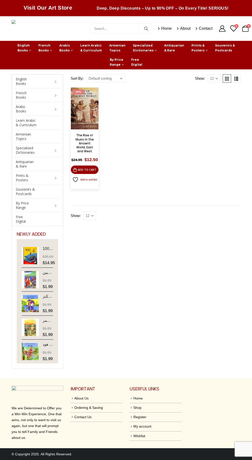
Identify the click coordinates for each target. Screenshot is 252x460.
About (185, 28)
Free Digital (136, 62)
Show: (200, 78)
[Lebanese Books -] (48, 28)
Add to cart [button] (87, 169)
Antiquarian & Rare (174, 48)
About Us (81, 398)
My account (142, 426)
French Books (44, 48)
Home (166, 28)
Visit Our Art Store (48, 8)
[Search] (146, 28)
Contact (205, 28)
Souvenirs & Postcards (225, 48)
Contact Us (83, 417)
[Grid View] (227, 78)
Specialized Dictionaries (143, 48)
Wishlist (139, 436)
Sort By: (77, 78)
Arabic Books (64, 48)
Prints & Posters (198, 48)
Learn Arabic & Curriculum (91, 48)
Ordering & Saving (88, 408)
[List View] (236, 78)
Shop (137, 408)
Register (139, 417)
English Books (23, 48)
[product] (30, 255)
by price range (116, 62)
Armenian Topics (117, 48)
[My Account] (222, 28)
